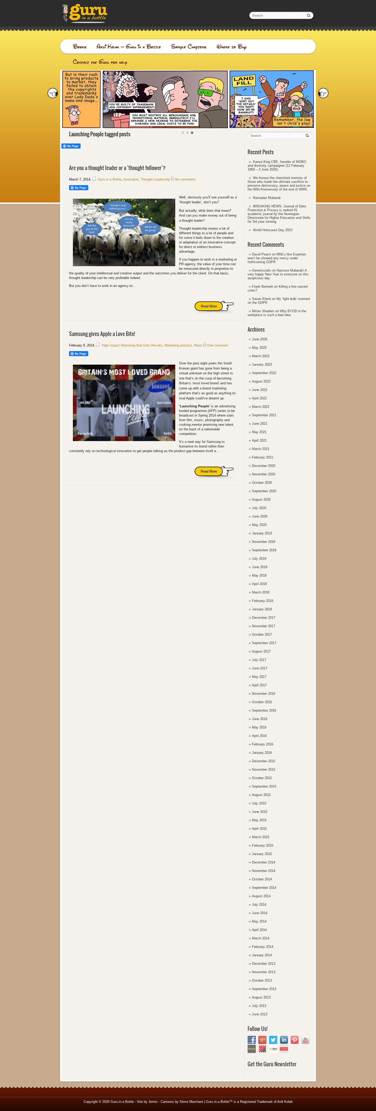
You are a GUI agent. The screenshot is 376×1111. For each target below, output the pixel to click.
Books (79, 46)
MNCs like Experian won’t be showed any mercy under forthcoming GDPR (277, 258)
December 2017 (263, 618)
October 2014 (262, 879)
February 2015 (262, 845)
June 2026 (259, 339)
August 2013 (261, 997)
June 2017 (259, 668)
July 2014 (259, 904)
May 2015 (259, 820)
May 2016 (259, 727)
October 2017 (262, 634)
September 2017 (264, 643)
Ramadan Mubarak (267, 198)
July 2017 (259, 660)
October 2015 (262, 778)
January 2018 (262, 609)
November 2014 (263, 871)
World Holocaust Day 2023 (272, 230)
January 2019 (262, 533)
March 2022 (260, 407)
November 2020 (263, 474)
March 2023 (260, 356)
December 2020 (263, 466)
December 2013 (263, 964)
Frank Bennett (262, 286)
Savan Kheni (261, 299)
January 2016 (262, 753)
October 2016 (262, 702)
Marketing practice (178, 345)
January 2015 (262, 854)
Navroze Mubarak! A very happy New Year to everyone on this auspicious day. (278, 274)
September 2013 (264, 989)
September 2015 (264, 786)
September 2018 (264, 550)
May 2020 (259, 525)
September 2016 (264, 710)
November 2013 (263, 972)
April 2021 (259, 440)
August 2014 (261, 896)
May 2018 (259, 575)
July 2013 (259, 1006)
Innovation (131, 179)
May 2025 (259, 348)
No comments (185, 179)
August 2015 (261, 795)
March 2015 (260, 837)
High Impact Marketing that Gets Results (132, 345)
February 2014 (262, 947)
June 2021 (259, 423)
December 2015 (263, 761)
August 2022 (261, 381)
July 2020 (259, 508)
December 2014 (263, 862)
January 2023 (262, 364)
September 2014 (264, 888)
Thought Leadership (155, 179)
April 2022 (259, 398)
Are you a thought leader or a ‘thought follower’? (117, 168)
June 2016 (259, 719)
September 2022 (264, 373)
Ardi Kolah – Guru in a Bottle (129, 46)
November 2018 (263, 542)
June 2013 (259, 1014)
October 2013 (262, 980)
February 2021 (262, 457)
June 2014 (259, 913)
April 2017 (259, 685)
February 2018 (262, 601)
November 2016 (263, 693)
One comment (217, 345)
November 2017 (263, 626)
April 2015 (259, 829)
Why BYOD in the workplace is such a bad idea (277, 313)
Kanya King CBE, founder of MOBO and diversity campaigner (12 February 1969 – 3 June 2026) (277, 165)
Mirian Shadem (263, 311)
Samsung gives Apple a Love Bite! (102, 334)
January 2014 (262, 955)
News (198, 345)
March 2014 (260, 938)
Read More (209, 306)
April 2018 (259, 584)
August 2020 (261, 499)
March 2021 (260, 449)
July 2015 (259, 803)
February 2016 (262, 744)
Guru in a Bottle (109, 179)
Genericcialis (261, 270)
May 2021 (259, 432)
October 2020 (262, 483)
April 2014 (259, 930)
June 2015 (259, 812)
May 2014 (259, 921)
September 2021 (264, 415)
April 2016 (259, 736)
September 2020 (264, 491)
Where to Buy (232, 46)
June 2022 (259, 390)
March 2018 (260, 592)
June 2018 (259, 567)
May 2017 (259, 677)
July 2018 (259, 558)
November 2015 (263, 769)
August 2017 (261, 651)
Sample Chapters (188, 46)
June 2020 (259, 516)
